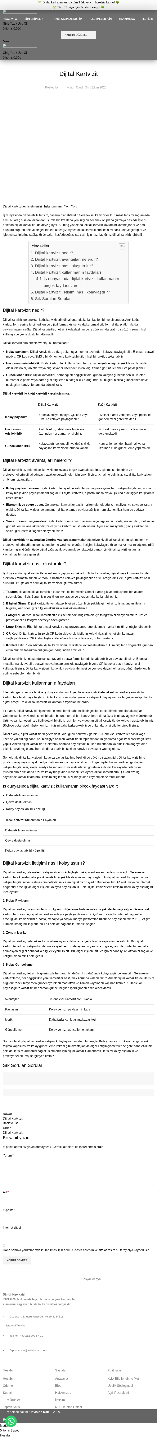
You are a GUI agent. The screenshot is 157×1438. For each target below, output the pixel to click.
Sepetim (8, 1392)
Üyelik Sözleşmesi (120, 1385)
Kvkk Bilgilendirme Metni (124, 1378)
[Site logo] (20, 12)
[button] (11, 1421)
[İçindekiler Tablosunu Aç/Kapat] (120, 246)
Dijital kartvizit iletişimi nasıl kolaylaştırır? (72, 292)
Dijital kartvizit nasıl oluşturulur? (64, 266)
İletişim (60, 1400)
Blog (58, 1385)
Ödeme (8, 1385)
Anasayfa (61, 1378)
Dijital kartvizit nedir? (54, 253)
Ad (6, 1192)
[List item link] (39, 1335)
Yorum (8, 1155)
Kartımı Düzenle (76, 35)
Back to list (10, 1123)
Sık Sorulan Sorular (52, 298)
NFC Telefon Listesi (68, 1407)
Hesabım (9, 1378)
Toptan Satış (11, 1407)
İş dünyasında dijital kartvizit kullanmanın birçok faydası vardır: (81, 282)
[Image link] (29, 1282)
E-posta (9, 1210)
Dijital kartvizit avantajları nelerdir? (66, 259)
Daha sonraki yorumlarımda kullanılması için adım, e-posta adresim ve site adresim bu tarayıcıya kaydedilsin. (76, 1250)
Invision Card (74, 87)
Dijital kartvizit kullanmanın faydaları (68, 272)
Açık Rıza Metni (118, 1392)
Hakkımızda (63, 1392)
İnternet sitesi (12, 1227)
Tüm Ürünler (11, 1400)
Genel (79, 64)
